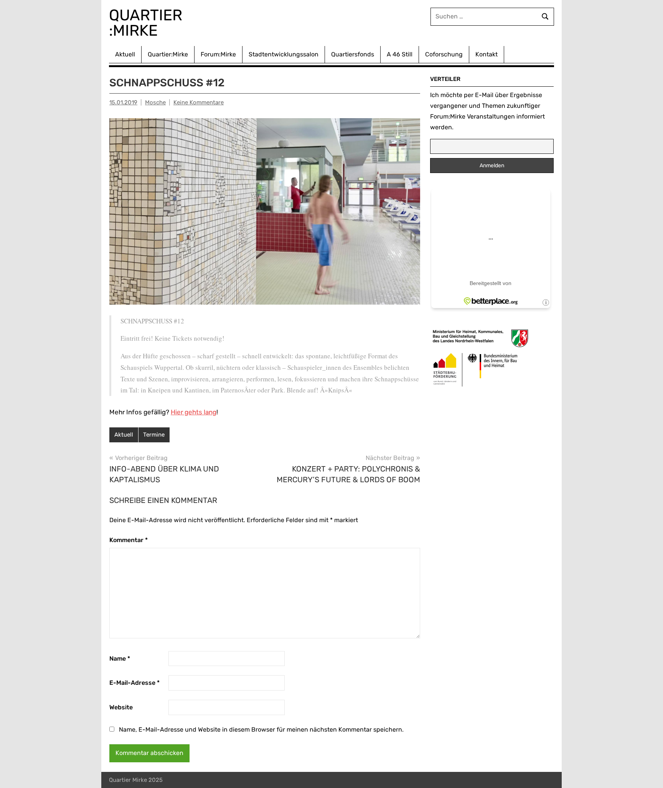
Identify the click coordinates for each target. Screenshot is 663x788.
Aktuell (125, 54)
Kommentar (128, 540)
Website (121, 707)
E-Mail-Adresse (134, 682)
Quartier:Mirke (168, 54)
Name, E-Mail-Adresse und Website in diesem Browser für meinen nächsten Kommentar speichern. (261, 729)
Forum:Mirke (218, 54)
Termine (154, 434)
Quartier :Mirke (147, 23)
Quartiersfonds (352, 54)
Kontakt (486, 54)
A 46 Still (399, 54)
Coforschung (444, 54)
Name (119, 658)
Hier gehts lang (193, 412)
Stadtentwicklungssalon (283, 54)
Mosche (155, 102)
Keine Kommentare (198, 102)
